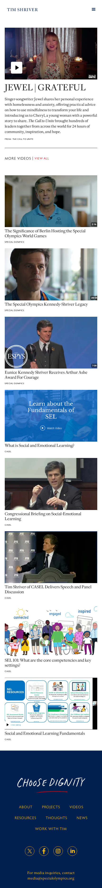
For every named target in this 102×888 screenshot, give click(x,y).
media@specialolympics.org (51, 878)
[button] (94, 9)
